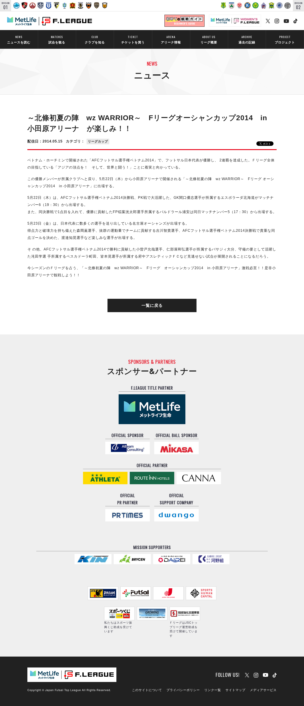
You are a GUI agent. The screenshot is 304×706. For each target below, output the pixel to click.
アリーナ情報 (171, 39)
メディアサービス (263, 690)
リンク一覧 (212, 690)
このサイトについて (147, 690)
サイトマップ (235, 690)
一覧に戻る (152, 305)
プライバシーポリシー (183, 690)
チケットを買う (133, 39)
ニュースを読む (18, 39)
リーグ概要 (209, 39)
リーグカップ (98, 141)
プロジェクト (285, 39)
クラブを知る (95, 39)
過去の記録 (247, 39)
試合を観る (57, 39)
